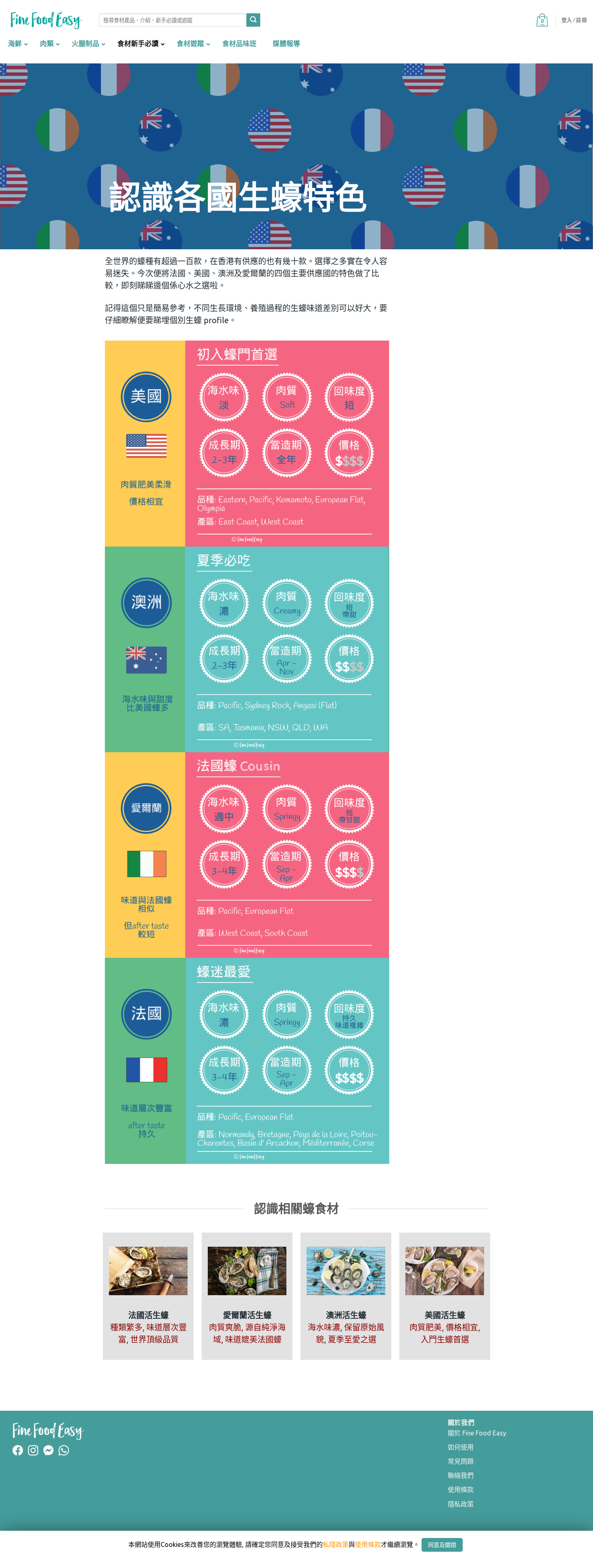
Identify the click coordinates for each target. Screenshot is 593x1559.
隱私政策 (461, 1504)
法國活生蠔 (148, 1315)
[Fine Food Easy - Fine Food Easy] (46, 20)
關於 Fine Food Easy (477, 1433)
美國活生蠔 (445, 1315)
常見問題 (461, 1461)
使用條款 (461, 1489)
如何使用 (461, 1447)
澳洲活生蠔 (346, 1315)
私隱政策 (336, 1544)
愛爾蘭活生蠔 (247, 1315)
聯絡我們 (461, 1475)
